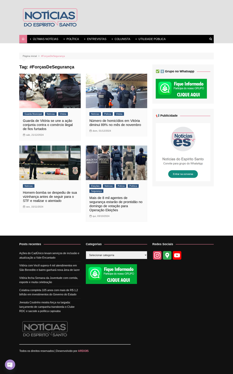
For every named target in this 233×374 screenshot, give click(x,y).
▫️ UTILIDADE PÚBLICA (150, 39)
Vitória (63, 114)
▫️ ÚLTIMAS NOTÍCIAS (43, 39)
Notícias (51, 114)
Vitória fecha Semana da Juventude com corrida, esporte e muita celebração (48, 280)
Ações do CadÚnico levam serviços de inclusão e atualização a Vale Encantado (49, 255)
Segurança (96, 191)
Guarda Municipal (33, 114)
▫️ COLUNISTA (120, 39)
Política (133, 186)
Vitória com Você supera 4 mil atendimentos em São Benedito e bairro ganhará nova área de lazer (49, 267)
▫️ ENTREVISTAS (94, 39)
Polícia (107, 114)
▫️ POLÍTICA (70, 39)
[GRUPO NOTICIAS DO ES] (183, 152)
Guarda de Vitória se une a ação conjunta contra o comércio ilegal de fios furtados (48, 125)
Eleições (95, 186)
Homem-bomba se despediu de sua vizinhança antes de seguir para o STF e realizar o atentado (50, 197)
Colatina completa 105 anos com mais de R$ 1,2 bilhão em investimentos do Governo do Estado (48, 292)
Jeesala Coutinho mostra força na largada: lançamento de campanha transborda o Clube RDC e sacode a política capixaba (47, 307)
